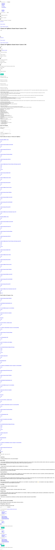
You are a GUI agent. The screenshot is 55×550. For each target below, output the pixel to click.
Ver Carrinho (3, 6)
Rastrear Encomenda (4, 511)
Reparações (3, 10)
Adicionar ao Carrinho (4, 50)
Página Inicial (3, 3)
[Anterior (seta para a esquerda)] (0, 549)
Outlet (2, 531)
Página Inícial (2, 21)
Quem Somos (3, 4)
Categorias (3, 521)
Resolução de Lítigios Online (5, 518)
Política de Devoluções (4, 517)
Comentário (1, 132)
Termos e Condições (4, 516)
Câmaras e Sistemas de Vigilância (4, 26)
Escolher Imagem (2, 133)
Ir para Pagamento (4, 7)
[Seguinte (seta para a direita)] (1, 549)
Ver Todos (1, 451)
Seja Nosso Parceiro (4, 513)
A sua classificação (2, 127)
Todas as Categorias (2, 40)
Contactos (3, 5)
